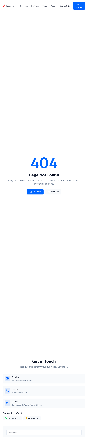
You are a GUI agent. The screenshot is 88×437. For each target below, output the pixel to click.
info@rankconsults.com (22, 380)
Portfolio (35, 6)
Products (10, 6)
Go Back (55, 191)
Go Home (37, 191)
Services (24, 6)
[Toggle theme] (69, 6)
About (53, 6)
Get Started (79, 6)
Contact (63, 6)
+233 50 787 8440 (19, 392)
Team (44, 6)
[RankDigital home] (4, 6)
